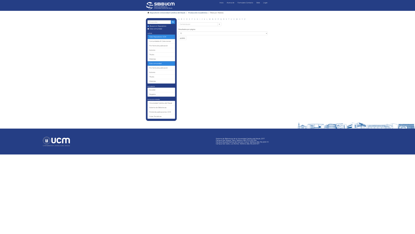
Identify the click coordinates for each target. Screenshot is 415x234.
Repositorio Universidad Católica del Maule (167, 13)
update (182, 38)
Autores (152, 50)
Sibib (258, 3)
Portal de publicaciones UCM (160, 112)
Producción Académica (197, 13)
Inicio (221, 3)
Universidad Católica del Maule (160, 103)
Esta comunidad (156, 29)
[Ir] (173, 22)
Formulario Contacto (245, 3)
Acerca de (230, 3)
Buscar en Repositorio (158, 26)
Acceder (152, 90)
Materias (152, 59)
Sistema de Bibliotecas (157, 108)
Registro (152, 94)
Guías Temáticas (155, 116)
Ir (219, 24)
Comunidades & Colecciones (160, 41)
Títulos (151, 55)
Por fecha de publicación (158, 46)
